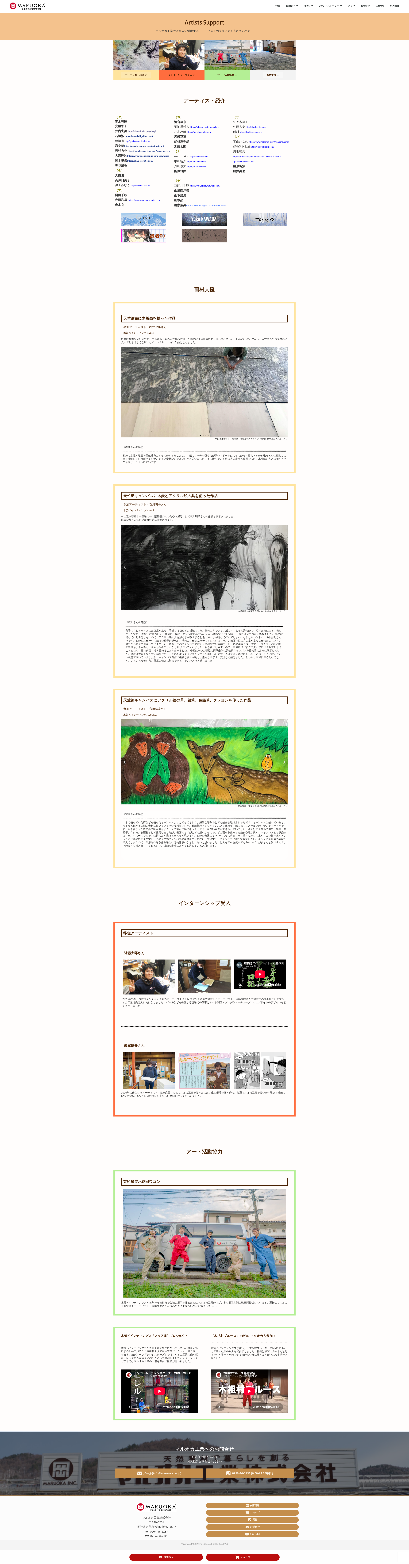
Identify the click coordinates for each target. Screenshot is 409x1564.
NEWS (307, 5)
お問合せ (365, 5)
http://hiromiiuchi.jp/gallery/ (142, 131)
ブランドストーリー (329, 5)
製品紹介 (290, 5)
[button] (200, 435)
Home (277, 5)
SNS (349, 5)
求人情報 (394, 5)
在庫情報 (379, 5)
